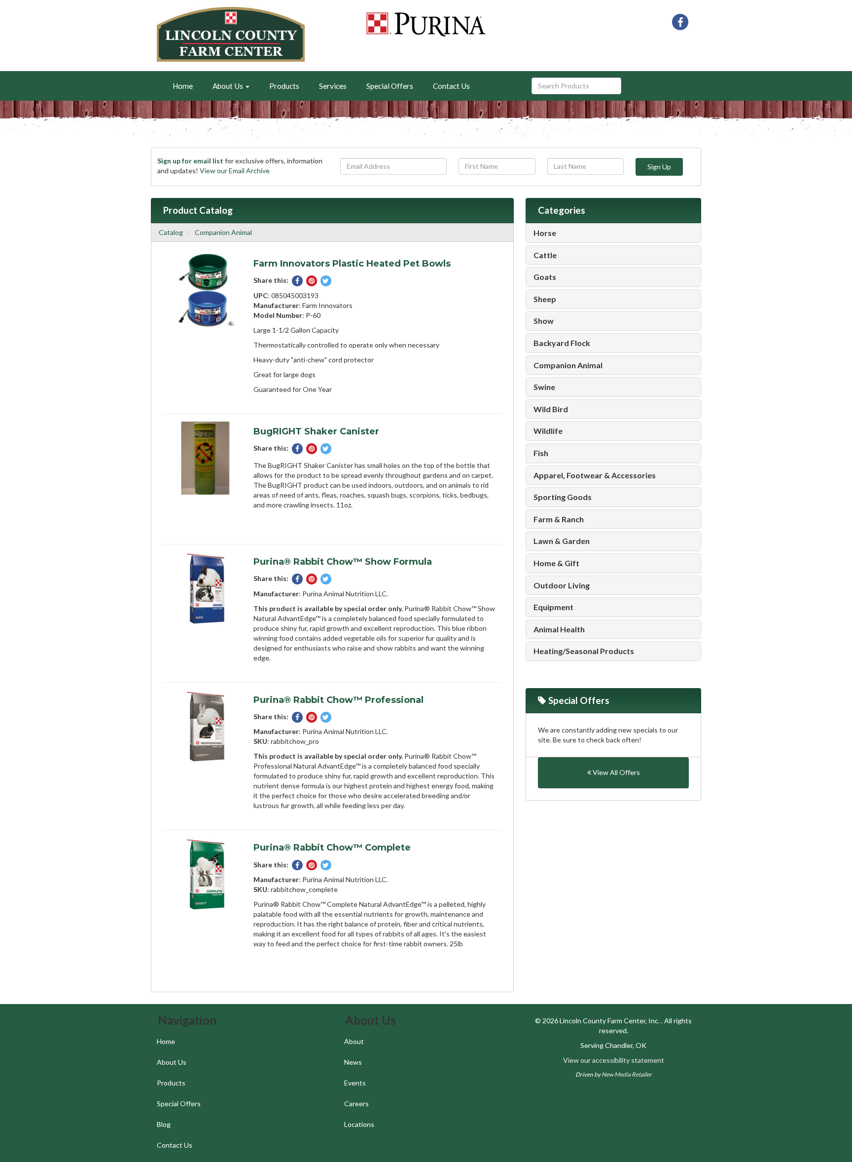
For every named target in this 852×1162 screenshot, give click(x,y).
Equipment (553, 607)
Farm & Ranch (558, 519)
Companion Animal (223, 232)
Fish (540, 453)
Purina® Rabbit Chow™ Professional (338, 700)
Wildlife (548, 430)
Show (543, 320)
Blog (164, 1124)
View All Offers (615, 772)
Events (355, 1083)
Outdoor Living (561, 585)
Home (183, 85)
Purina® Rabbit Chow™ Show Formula (342, 561)
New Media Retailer (627, 1074)
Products (284, 85)
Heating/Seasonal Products (583, 651)
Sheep (544, 299)
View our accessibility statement (613, 1060)
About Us (171, 1062)
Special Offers (389, 85)
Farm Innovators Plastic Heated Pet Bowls (352, 263)
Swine (544, 387)
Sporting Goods (562, 497)
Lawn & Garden (561, 541)
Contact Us (451, 85)
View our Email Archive (235, 170)
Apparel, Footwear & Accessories (594, 475)
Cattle (545, 255)
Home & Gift (556, 563)
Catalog (171, 232)
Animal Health (559, 629)
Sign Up (659, 166)
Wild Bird (550, 409)
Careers (356, 1103)
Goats (544, 276)
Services (333, 85)
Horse (544, 233)
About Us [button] (229, 85)
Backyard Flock (561, 343)
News (353, 1062)
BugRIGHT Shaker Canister (316, 431)
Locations (359, 1124)
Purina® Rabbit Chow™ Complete (332, 847)
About (354, 1041)
